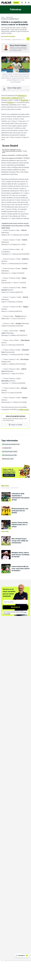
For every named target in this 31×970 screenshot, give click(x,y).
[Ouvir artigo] (4, 88)
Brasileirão (9, 17)
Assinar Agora (9, 475)
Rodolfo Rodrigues (10, 36)
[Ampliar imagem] (15, 64)
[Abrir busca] (22, 2)
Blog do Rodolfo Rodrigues (18, 45)
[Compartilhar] (28, 38)
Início (3, 17)
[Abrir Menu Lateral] (29, 3)
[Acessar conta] (26, 3)
